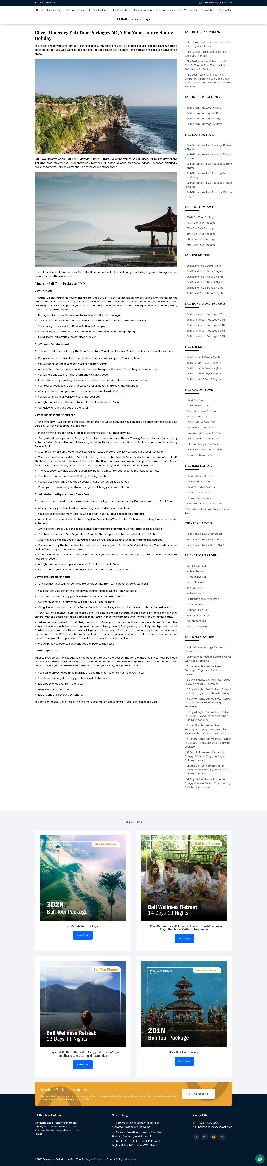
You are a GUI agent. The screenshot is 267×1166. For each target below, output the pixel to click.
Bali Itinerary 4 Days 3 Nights (203, 362)
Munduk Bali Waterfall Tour (202, 438)
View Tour (83, 935)
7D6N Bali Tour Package (200, 245)
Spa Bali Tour (194, 588)
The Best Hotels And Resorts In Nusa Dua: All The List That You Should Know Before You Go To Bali (208, 65)
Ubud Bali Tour (195, 400)
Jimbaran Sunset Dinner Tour (204, 503)
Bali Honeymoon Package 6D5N (205, 330)
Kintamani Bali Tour (198, 405)
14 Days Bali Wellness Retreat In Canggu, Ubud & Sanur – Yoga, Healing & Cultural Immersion (208, 783)
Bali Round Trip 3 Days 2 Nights (204, 271)
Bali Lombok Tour (75, 10)
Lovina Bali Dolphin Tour (200, 422)
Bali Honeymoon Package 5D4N (205, 325)
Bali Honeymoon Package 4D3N (205, 319)
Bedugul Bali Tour (196, 416)
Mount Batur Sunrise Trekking (204, 449)
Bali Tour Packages (99, 10)
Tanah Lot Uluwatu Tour (200, 455)
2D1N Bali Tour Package (200, 228)
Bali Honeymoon (143, 10)
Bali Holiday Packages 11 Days (203, 118)
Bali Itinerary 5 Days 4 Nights (203, 368)
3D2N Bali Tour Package (200, 217)
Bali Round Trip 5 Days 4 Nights (205, 282)
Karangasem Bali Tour (199, 427)
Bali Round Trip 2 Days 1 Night (203, 266)
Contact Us (224, 10)
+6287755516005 (46, 2)
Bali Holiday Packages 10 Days (204, 113)
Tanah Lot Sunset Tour (200, 492)
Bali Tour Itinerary (165, 10)
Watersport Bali (196, 621)
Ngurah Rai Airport (132, 298)
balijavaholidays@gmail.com (217, 2)
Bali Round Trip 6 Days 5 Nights (204, 287)
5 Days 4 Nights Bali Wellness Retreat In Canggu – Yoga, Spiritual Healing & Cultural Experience (208, 716)
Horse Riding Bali (196, 577)
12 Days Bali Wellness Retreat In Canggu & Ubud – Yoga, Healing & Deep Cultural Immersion (208, 769)
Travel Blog (208, 10)
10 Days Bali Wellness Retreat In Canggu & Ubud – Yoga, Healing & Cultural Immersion (205, 756)
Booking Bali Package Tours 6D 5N (152, 46)
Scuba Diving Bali (196, 626)
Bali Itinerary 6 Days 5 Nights (203, 373)
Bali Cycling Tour (196, 571)
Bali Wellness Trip (188, 10)
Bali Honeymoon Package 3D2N (205, 314)
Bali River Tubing (196, 593)
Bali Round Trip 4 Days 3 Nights (204, 277)
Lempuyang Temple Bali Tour (204, 433)
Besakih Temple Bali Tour (201, 411)
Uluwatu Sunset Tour (198, 498)
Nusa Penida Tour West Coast (204, 534)
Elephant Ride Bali (197, 610)
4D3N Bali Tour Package (200, 223)
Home (39, 10)
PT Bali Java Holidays (133, 19)
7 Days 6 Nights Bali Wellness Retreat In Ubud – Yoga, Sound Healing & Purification (208, 702)
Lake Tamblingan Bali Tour (202, 444)
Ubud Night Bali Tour (198, 481)
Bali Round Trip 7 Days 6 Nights (204, 293)
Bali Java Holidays (46, 159)
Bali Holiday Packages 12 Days (204, 124)
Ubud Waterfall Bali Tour (201, 487)
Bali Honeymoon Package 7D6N (205, 336)
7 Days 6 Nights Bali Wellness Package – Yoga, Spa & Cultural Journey (204, 670)
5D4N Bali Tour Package (201, 234)
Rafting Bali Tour (196, 566)
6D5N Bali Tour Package (200, 239)
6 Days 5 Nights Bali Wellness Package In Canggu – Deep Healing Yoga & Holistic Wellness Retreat (206, 729)
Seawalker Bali (195, 582)
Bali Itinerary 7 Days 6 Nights (203, 379)
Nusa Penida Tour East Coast (203, 539)
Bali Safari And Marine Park (202, 599)
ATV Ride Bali (194, 604)
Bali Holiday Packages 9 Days (203, 107)
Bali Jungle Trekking (198, 615)
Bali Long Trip (54, 10)
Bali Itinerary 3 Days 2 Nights (203, 357)
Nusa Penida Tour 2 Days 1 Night (205, 545)
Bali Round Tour (121, 10)
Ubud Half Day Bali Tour (200, 476)
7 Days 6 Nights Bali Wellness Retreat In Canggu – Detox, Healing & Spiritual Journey (208, 743)
